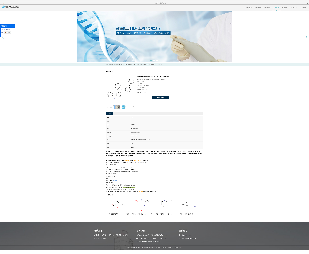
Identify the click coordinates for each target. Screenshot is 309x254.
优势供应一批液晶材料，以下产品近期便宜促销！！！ (151, 235)
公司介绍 (258, 8)
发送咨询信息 (160, 97)
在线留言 (303, 8)
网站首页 (116, 64)
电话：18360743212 (186, 235)
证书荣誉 (285, 8)
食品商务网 (178, 247)
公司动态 (267, 8)
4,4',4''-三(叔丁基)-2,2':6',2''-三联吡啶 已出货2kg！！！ (151, 238)
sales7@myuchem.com (190, 238)
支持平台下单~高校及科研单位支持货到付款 (149, 241)
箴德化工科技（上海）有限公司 (135, 247)
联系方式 (294, 8)
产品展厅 (276, 8)
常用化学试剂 (129, 64)
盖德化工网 (170, 247)
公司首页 (249, 8)
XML (159, 247)
